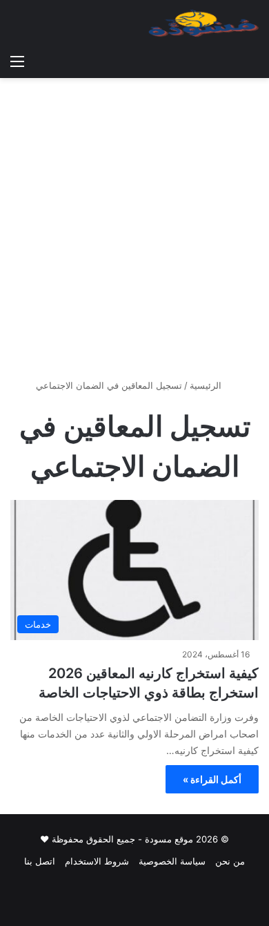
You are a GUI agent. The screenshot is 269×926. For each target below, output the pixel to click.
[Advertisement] (134, 233)
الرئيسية (207, 385)
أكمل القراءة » (212, 779)
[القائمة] (17, 60)
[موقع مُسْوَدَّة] (203, 23)
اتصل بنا (39, 861)
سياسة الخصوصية (172, 861)
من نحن (230, 861)
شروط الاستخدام (97, 861)
